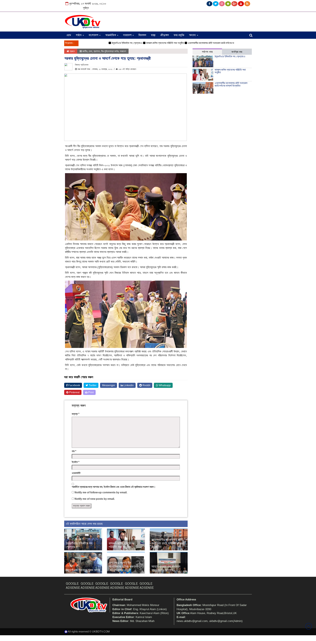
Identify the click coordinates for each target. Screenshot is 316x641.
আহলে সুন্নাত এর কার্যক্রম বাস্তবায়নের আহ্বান (165, 568)
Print (91, 392)
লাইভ (79, 35)
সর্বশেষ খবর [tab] (207, 51)
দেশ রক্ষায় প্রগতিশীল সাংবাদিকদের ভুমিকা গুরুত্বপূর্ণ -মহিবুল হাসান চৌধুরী (124, 566)
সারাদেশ (127, 35)
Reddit (146, 385)
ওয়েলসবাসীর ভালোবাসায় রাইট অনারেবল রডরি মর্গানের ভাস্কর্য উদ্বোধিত (206, 43)
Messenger (108, 385)
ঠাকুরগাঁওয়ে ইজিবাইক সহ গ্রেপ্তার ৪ (115, 43)
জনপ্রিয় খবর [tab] (237, 51)
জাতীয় (84, 51)
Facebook (74, 385)
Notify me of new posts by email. (95, 498)
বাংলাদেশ (94, 35)
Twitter (92, 385)
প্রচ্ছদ (72, 51)
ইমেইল (75, 462)
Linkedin (128, 385)
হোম (68, 35)
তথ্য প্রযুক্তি (179, 35)
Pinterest (73, 392)
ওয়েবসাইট (76, 473)
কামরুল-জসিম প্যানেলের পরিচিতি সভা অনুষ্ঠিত (154, 43)
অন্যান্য (193, 35)
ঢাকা (90, 51)
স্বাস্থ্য (153, 35)
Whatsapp (164, 385)
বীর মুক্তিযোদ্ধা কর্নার (109, 51)
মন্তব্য (75, 413)
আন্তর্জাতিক (111, 35)
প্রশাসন (96, 51)
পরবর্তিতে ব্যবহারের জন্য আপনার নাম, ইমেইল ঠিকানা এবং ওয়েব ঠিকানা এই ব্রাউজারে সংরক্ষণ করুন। (114, 486)
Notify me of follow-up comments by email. (101, 492)
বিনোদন (142, 35)
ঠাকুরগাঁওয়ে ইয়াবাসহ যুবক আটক (83, 570)
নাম (74, 451)
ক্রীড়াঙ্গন (164, 35)
